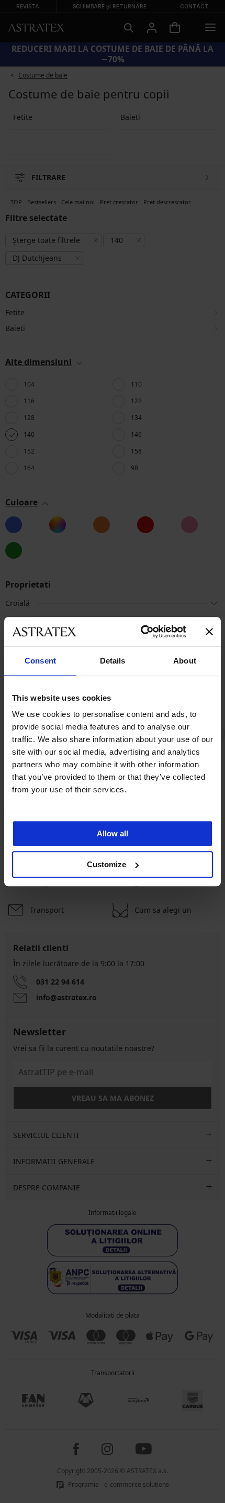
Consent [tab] (40, 660)
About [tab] (184, 660)
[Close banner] (209, 631)
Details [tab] (113, 660)
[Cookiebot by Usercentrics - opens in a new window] (141, 631)
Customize (106, 864)
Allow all (112, 833)
